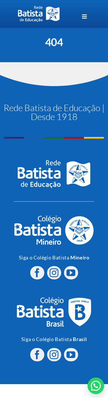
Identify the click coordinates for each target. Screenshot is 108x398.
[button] (96, 385)
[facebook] (37, 272)
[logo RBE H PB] (39, 8)
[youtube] (71, 272)
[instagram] (54, 272)
